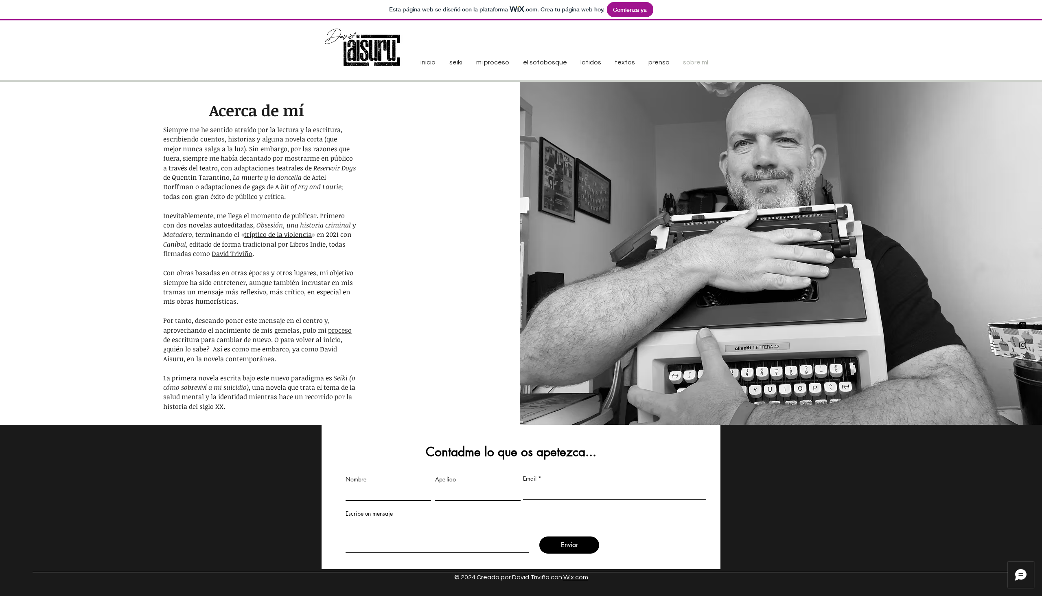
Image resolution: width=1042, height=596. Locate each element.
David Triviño (232, 253)
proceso (340, 330)
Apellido (445, 479)
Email (529, 478)
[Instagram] (1022, 345)
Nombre (356, 479)
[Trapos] (1022, 325)
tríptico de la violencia (278, 234)
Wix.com (575, 577)
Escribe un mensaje (369, 514)
